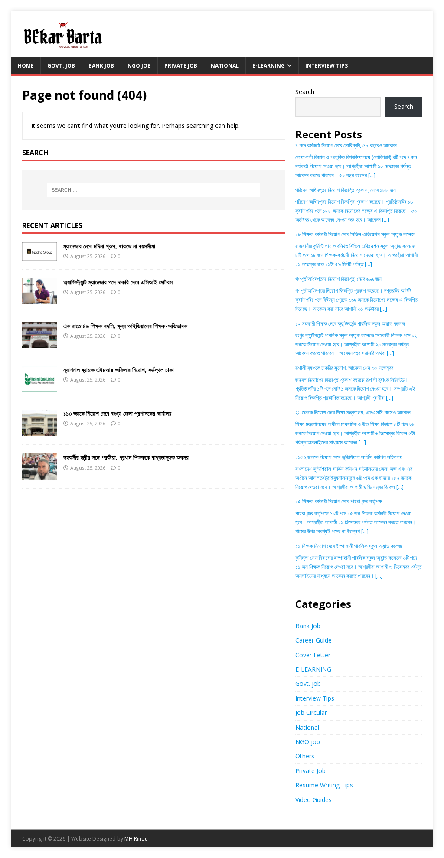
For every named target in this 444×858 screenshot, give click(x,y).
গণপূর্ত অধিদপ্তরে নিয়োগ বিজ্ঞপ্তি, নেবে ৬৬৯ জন (338, 279)
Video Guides (313, 800)
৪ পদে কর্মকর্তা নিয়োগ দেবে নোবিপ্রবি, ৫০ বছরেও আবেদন (346, 145)
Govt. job (61, 65)
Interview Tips (326, 65)
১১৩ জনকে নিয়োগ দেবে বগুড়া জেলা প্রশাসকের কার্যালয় (117, 413)
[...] (371, 175)
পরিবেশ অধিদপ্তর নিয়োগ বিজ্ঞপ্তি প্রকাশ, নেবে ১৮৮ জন (345, 190)
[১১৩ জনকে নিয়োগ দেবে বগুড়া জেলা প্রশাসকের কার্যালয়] (39, 431)
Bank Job (101, 65)
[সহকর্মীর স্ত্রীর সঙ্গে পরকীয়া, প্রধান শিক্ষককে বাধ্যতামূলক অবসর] (39, 474)
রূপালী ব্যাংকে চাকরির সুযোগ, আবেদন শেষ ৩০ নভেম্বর (344, 368)
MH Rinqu (136, 838)
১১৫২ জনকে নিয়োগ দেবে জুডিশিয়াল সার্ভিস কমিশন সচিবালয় (348, 457)
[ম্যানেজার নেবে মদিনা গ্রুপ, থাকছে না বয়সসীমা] (39, 255)
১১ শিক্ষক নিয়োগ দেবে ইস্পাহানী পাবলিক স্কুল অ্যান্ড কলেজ (348, 546)
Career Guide (313, 640)
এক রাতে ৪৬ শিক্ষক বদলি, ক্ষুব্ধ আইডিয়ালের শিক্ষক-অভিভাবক (125, 326)
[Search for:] (153, 190)
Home (26, 65)
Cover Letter (312, 655)
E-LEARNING (268, 65)
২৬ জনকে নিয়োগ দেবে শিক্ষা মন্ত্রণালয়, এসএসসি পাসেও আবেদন (353, 412)
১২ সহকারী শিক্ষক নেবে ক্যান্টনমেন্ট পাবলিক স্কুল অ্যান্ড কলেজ (350, 323)
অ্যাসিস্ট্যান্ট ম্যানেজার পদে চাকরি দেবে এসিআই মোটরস (118, 282)
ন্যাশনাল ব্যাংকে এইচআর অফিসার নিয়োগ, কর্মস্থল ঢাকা (118, 369)
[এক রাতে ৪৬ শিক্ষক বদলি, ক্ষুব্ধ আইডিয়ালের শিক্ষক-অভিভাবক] (39, 343)
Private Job (180, 65)
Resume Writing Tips (324, 785)
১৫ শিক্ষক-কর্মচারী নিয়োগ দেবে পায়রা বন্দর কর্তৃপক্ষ (338, 501)
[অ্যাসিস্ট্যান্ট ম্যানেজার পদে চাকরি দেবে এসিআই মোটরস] (39, 299)
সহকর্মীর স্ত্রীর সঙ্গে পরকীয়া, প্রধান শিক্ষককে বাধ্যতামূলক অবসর (126, 457)
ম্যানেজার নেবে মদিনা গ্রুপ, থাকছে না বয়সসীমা (109, 246)
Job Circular (311, 712)
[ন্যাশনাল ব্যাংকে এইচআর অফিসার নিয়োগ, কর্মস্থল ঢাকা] (39, 387)
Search (304, 92)
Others (304, 756)
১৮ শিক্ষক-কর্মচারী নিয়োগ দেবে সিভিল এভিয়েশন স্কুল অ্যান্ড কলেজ (355, 234)
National (225, 65)
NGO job (139, 65)
